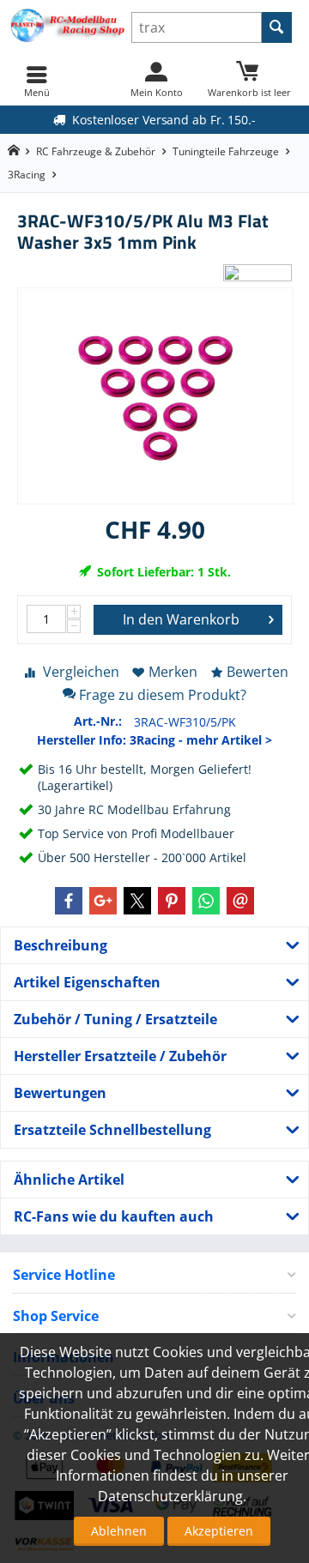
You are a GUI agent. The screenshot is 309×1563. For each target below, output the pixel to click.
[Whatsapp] (206, 900)
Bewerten (257, 671)
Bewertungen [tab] (60, 1092)
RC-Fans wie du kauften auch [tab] (114, 1216)
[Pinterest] (171, 900)
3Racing (26, 174)
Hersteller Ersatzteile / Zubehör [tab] (120, 1056)
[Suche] (277, 27)
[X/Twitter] (137, 900)
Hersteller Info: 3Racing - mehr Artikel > (154, 740)
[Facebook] (68, 900)
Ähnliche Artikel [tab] (69, 1179)
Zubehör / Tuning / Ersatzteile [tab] (115, 1019)
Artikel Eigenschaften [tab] (87, 982)
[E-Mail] (240, 900)
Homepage (13, 150)
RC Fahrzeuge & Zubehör (95, 151)
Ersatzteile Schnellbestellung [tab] (112, 1129)
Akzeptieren (219, 1531)
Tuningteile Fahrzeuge (226, 151)
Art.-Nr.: (98, 721)
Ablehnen (119, 1531)
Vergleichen (81, 671)
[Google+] (103, 900)
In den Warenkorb (181, 619)
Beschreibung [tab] (60, 945)
